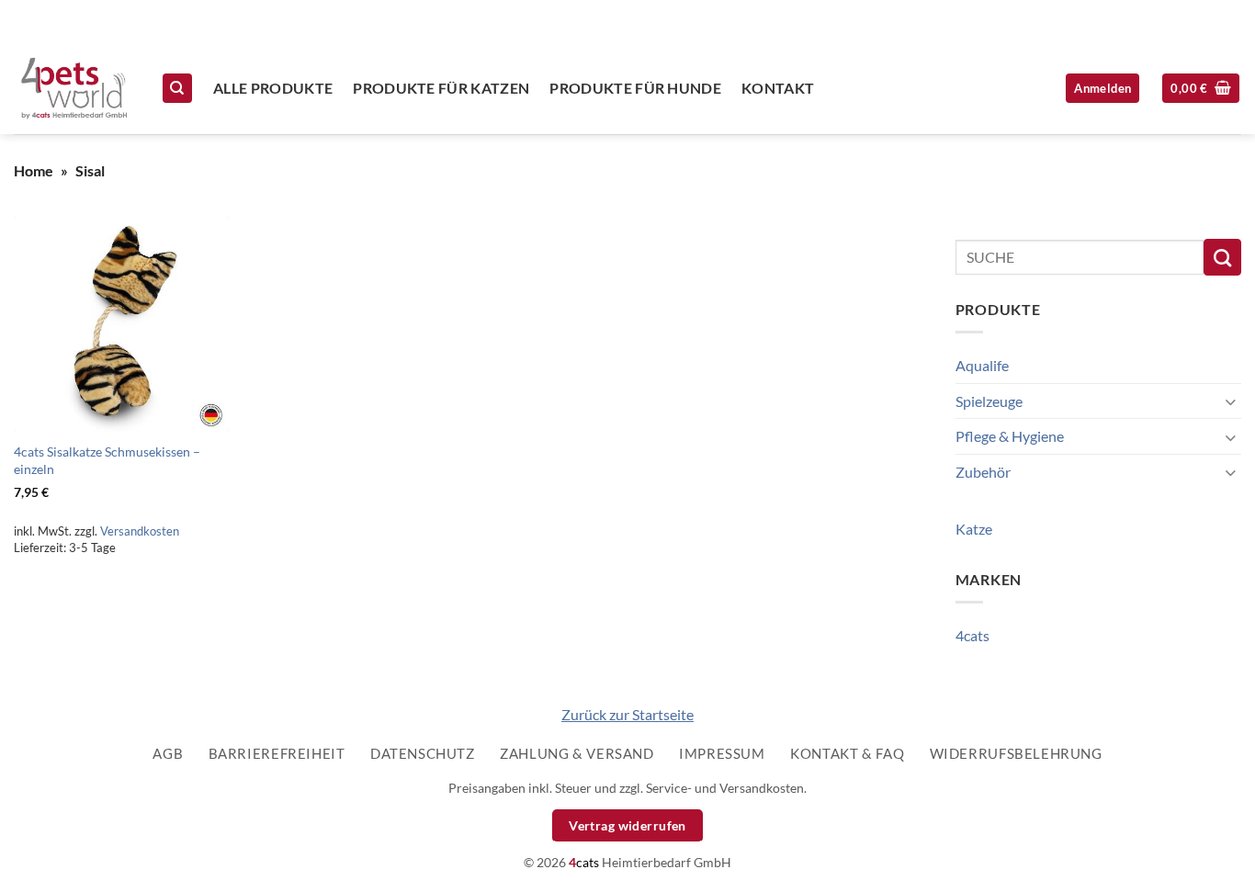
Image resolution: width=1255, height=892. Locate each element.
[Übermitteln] (1222, 257)
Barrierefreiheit (277, 753)
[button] (1200, 88)
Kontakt (777, 87)
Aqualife (982, 365)
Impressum (722, 753)
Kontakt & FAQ (847, 753)
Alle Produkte (273, 87)
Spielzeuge (989, 401)
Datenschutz (422, 753)
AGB (168, 753)
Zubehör (983, 471)
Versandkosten (139, 531)
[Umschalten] (1230, 401)
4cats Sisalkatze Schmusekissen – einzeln (107, 460)
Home (33, 170)
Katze (973, 528)
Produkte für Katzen (441, 87)
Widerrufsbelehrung (1016, 753)
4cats (972, 635)
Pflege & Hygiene (1009, 436)
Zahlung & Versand (576, 753)
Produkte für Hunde (635, 87)
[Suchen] (177, 88)
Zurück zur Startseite (627, 714)
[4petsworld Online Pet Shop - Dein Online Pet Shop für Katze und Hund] (73, 88)
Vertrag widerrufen (627, 825)
